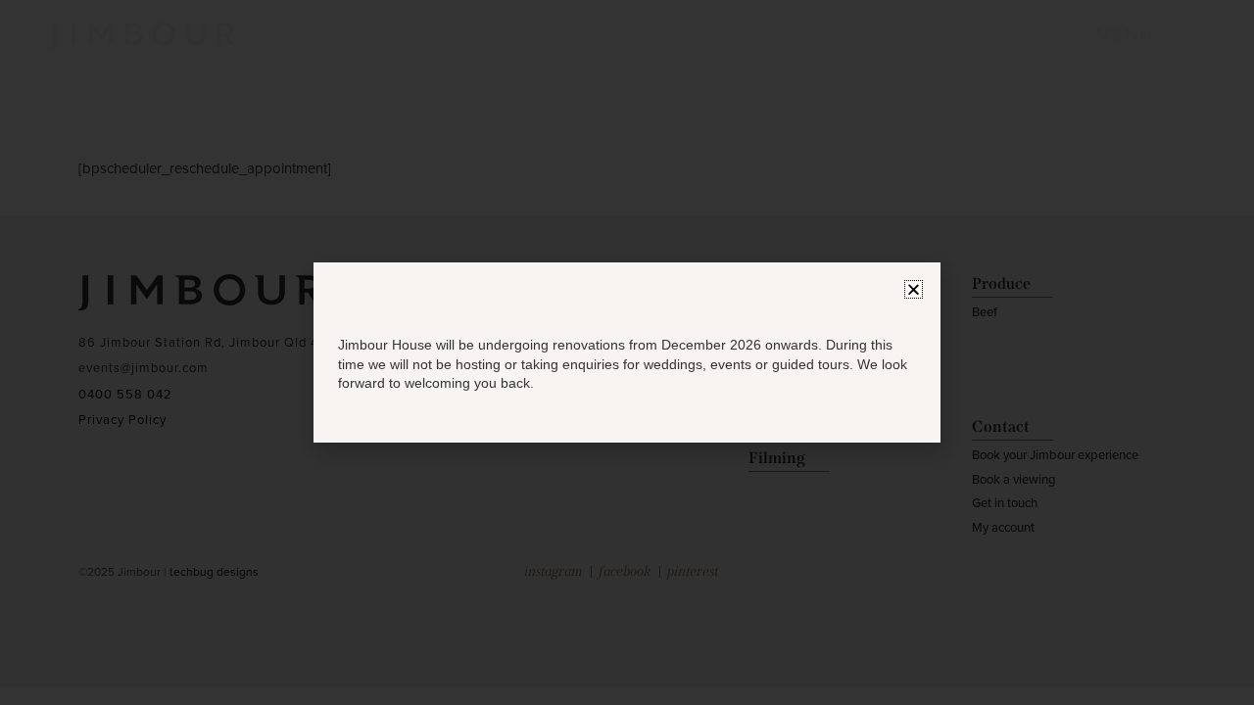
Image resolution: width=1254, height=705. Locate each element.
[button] (913, 289)
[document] (627, 352)
